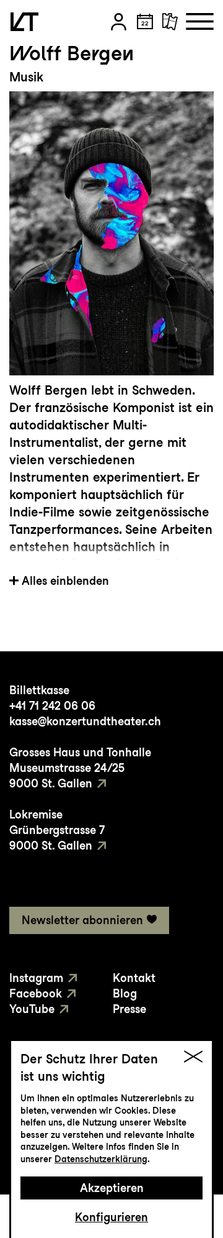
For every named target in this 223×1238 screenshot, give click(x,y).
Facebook (35, 993)
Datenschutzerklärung (101, 1159)
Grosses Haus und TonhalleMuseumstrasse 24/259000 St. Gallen (80, 768)
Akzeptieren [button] (112, 1187)
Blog (125, 993)
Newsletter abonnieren (82, 920)
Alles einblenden (65, 580)
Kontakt (134, 977)
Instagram (36, 977)
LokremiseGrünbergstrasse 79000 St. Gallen (57, 830)
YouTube (32, 1009)
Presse (129, 1009)
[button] (119, 21)
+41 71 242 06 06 (52, 705)
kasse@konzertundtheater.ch (85, 721)
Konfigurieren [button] (111, 1217)
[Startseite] (24, 21)
